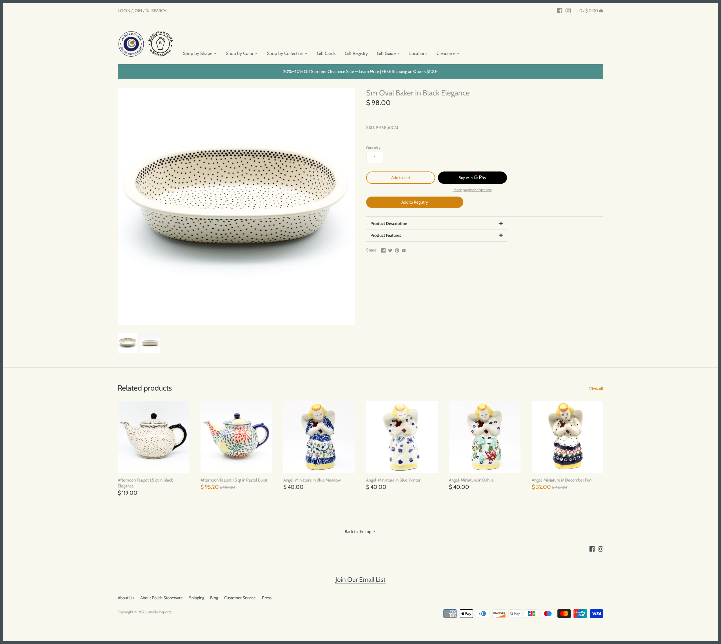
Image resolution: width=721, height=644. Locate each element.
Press (267, 597)
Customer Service (240, 597)
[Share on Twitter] (390, 249)
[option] (127, 343)
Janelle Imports (160, 612)
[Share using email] (404, 249)
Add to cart (400, 177)
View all (596, 388)
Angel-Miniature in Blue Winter (393, 480)
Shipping (196, 597)
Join (137, 10)
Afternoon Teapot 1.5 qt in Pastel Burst (234, 480)
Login (124, 10)
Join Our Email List (360, 579)
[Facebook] (559, 10)
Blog (214, 597)
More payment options (472, 190)
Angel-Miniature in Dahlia (471, 480)
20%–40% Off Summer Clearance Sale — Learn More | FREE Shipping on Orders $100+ (360, 71)
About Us (126, 597)
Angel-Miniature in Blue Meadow (312, 480)
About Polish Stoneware (161, 597)
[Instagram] (568, 10)
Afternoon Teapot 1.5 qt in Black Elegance (145, 483)
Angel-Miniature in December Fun (561, 480)
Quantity (373, 147)
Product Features (385, 235)
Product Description (388, 223)
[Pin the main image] (397, 249)
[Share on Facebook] (383, 249)
